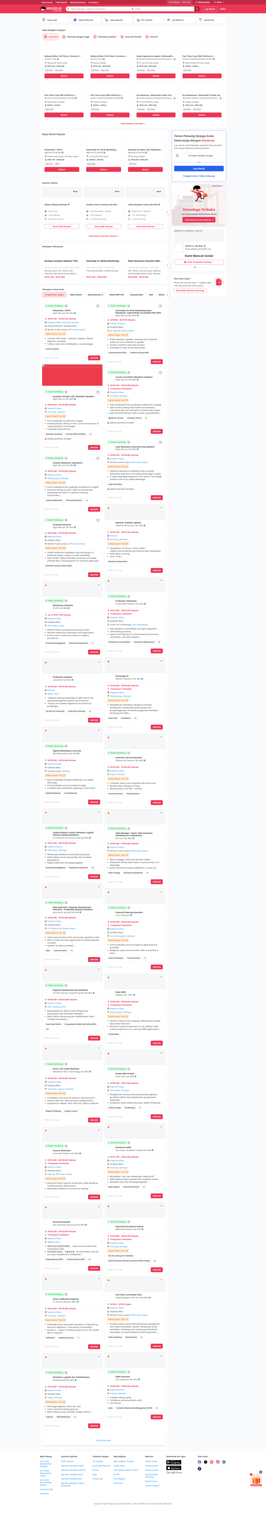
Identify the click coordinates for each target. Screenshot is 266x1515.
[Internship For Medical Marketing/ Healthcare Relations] (103, 265)
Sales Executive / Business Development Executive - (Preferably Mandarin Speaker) (73, 908)
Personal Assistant (62, 1222)
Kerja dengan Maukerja (151, 1475)
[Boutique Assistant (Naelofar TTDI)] (62, 265)
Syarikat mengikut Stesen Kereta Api (73, 1484)
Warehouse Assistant (63, 605)
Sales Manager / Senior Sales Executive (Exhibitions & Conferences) (133, 834)
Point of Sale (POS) (131, 1187)
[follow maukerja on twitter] (205, 1462)
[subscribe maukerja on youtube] (211, 1462)
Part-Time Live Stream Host (128, 1294)
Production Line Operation (119, 642)
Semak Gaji (98, 1479)
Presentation (113, 1034)
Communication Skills (76, 1259)
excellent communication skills (59, 566)
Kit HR (116, 1474)
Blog (95, 1474)
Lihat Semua (217, 186)
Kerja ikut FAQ (46, 1489)
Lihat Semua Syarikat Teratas (103, 236)
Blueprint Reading (53, 1111)
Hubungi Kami (152, 1470)
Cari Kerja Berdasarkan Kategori (46, 1464)
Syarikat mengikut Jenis (72, 1474)
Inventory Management (55, 643)
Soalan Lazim (151, 1461)
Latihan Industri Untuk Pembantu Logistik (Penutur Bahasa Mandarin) (73, 833)
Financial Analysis (115, 958)
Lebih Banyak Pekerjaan (131, 123)
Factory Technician (62, 1150)
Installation (126, 718)
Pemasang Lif (121, 676)
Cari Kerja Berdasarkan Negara (46, 1482)
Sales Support (114, 1187)
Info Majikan (119, 1479)
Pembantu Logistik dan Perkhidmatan (71, 1377)
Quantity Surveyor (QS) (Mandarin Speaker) (73, 396)
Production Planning (76, 711)
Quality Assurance (66, 1338)
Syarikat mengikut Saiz (71, 1479)
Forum (96, 1470)
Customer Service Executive (128, 757)
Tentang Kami (151, 1465)
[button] (64, 62)
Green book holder (53, 1024)
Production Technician (126, 601)
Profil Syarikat (67, 1461)
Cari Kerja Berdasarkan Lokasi (46, 1473)
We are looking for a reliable (120, 1256)
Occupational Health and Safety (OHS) (80, 1024)
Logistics (49, 1417)
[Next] (167, 212)
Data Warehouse (63, 1417)
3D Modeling (130, 1108)
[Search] (197, 9)
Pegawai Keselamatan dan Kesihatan (70, 990)
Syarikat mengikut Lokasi (72, 1465)
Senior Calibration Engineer (66, 1299)
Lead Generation (115, 484)
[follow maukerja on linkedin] (224, 1462)
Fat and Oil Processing (55, 711)
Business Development (133, 873)
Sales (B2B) (120, 992)
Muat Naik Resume (101, 1465)
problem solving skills (139, 352)
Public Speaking (115, 1337)
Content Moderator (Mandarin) (67, 462)
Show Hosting (131, 1337)
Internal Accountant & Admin (129, 1226)
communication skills (117, 352)
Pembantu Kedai (123, 1147)
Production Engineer (62, 677)
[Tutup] (260, 1472)
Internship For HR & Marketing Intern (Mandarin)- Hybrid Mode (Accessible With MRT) (138, 311)
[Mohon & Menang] (256, 1480)
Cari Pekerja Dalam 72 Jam (126, 1470)
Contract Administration (76, 434)
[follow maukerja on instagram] (217, 1462)
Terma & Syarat (152, 1485)
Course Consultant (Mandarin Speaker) (134, 377)
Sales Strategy (114, 873)
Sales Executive (122, 1376)
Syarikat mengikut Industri (73, 1470)
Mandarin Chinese (115, 418)
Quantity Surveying (54, 434)
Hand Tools (112, 718)
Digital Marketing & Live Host (67, 750)
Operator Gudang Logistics (128, 522)
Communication (52, 349)
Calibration (50, 1338)
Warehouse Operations (78, 643)
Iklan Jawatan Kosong (124, 1461)
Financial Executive (62, 524)
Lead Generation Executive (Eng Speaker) (135, 446)
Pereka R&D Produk (124, 1073)
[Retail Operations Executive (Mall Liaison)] (145, 265)
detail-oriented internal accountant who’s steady (129, 1261)
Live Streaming (70, 793)
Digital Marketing (53, 793)
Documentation (132, 793)
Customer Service (134, 418)
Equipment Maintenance (144, 642)
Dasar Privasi (151, 1481)
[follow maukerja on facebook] (199, 1462)
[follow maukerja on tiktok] (199, 1469)
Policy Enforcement (74, 500)
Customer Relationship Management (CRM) (134, 1408)
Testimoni (44, 1493)
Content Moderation (54, 500)
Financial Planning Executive (129, 912)
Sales (48, 950)
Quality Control (71, 1111)
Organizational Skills (54, 1259)
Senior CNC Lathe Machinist (66, 1068)
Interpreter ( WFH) (62, 310)
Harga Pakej (119, 1465)
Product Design (114, 1108)
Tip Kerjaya (98, 1461)
